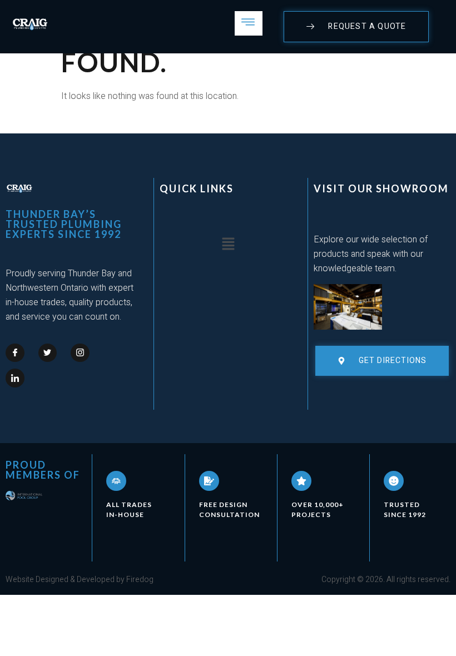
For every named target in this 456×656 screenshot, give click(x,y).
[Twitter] (47, 353)
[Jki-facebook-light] (15, 353)
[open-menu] (248, 23)
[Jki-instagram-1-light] (80, 353)
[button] (228, 244)
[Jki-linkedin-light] (15, 378)
